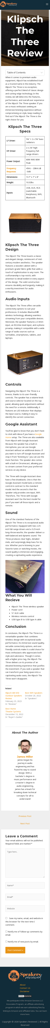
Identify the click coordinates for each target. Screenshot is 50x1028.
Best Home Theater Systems (13, 710)
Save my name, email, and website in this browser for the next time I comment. (24, 921)
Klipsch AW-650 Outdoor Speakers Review (13, 696)
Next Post (25, 823)
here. (27, 1014)
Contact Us (25, 988)
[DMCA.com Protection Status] (25, 995)
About (23, 984)
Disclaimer (24, 991)
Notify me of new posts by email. (23, 941)
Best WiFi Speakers (33, 693)
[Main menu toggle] (47, 4)
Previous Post (25, 816)
